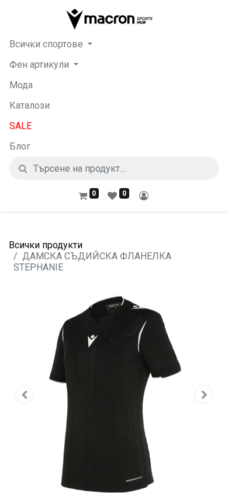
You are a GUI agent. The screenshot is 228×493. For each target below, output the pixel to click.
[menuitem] (114, 85)
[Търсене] (23, 168)
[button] (24, 394)
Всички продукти (45, 245)
